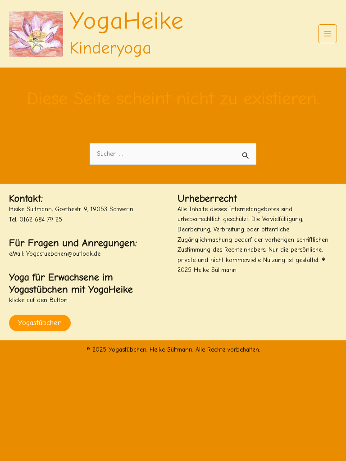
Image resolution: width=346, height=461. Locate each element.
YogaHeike (126, 21)
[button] (257, 291)
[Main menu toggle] (327, 34)
